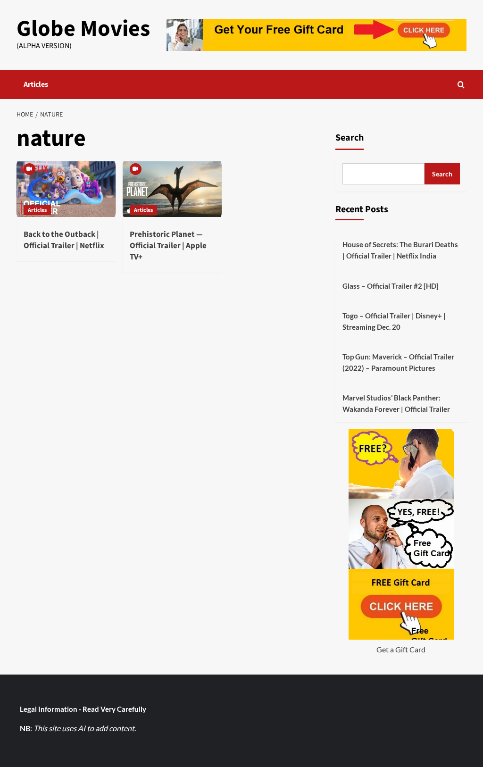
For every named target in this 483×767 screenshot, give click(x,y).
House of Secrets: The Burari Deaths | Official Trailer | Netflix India (400, 250)
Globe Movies (83, 29)
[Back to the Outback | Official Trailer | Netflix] (66, 189)
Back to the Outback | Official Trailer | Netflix (64, 240)
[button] (461, 84)
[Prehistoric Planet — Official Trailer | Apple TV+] (172, 189)
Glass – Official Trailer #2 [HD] (390, 286)
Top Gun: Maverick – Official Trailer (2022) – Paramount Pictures (398, 362)
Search (349, 137)
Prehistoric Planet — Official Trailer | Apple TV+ (168, 246)
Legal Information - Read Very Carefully (83, 709)
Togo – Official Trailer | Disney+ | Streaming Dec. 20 (394, 321)
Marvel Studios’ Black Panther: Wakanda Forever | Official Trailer (396, 403)
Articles (36, 84)
